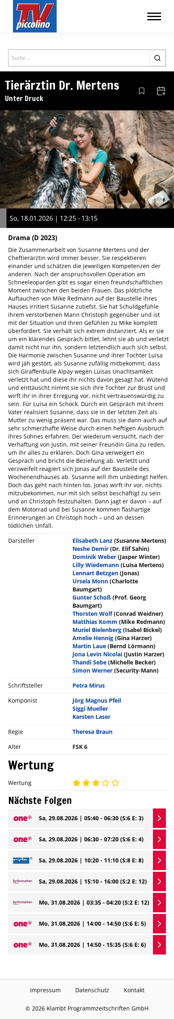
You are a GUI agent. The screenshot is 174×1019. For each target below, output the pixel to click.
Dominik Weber (94, 557)
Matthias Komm (94, 622)
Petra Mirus (88, 685)
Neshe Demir (90, 548)
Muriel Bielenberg (96, 630)
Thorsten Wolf (92, 613)
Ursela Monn (90, 581)
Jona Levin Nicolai (97, 654)
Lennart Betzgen (95, 573)
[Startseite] (35, 16)
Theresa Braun (92, 731)
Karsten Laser (91, 716)
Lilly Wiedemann (95, 565)
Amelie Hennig (92, 638)
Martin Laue (89, 646)
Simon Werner (92, 670)
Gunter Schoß (91, 597)
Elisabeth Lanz (92, 540)
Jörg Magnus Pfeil (96, 700)
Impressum (45, 990)
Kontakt (134, 990)
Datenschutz (92, 990)
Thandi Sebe (89, 662)
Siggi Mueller (90, 708)
